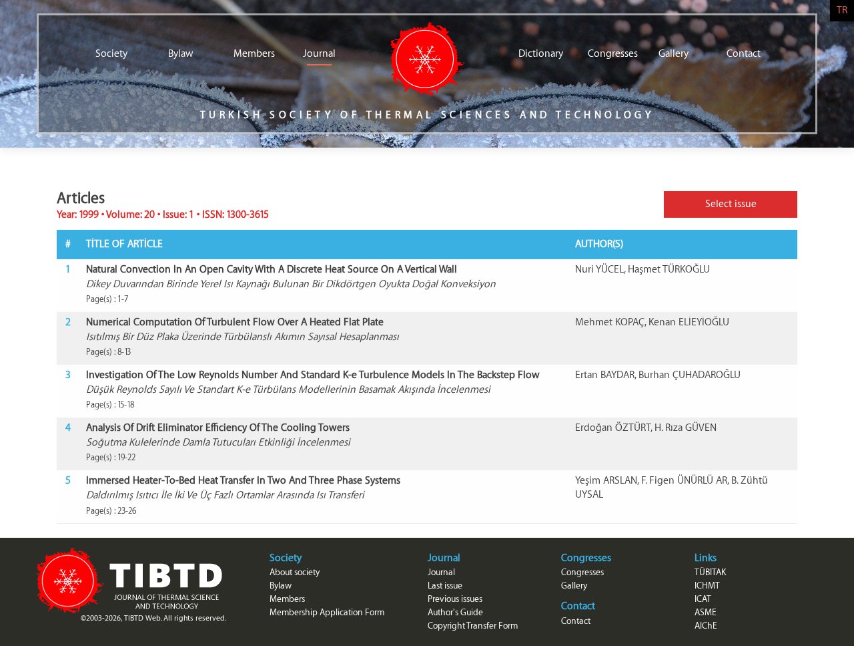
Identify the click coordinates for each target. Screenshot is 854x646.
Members (250, 53)
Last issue (445, 586)
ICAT (703, 599)
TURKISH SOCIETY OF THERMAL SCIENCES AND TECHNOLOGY (427, 115)
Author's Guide (455, 612)
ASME (706, 612)
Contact (743, 53)
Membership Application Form (327, 612)
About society (295, 572)
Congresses (604, 53)
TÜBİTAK (710, 572)
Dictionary (535, 53)
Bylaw (180, 53)
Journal (319, 53)
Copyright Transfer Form (473, 626)
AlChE (706, 626)
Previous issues (455, 599)
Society (111, 53)
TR (842, 10)
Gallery (674, 53)
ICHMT (707, 586)
